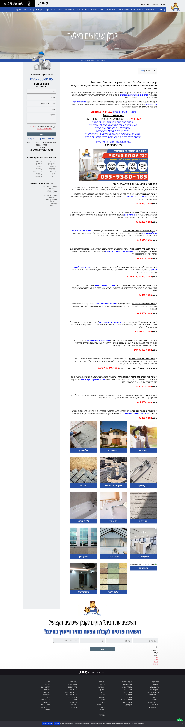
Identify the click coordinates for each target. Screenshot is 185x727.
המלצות (155, 4)
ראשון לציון (51, 164)
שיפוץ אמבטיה (124, 9)
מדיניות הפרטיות (42, 129)
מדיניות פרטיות (45, 707)
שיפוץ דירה (137, 9)
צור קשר (18, 9)
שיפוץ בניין (51, 9)
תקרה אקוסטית (45, 700)
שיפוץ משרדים (154, 687)
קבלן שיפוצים (160, 9)
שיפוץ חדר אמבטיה (153, 692)
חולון (53, 176)
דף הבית (103, 60)
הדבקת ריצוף (127, 689)
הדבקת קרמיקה (127, 687)
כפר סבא (52, 169)
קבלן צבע (74, 707)
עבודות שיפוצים (72, 9)
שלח (41, 134)
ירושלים (38, 161)
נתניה (38, 166)
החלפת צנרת (129, 215)
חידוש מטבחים (72, 687)
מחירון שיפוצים (149, 9)
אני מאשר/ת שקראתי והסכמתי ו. (41, 127)
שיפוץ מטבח (111, 9)
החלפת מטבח (72, 684)
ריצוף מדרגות (127, 702)
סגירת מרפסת (72, 697)
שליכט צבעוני (73, 702)
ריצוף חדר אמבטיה (126, 700)
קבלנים (31, 9)
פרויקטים (41, 9)
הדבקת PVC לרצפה (48, 187)
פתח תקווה (36, 171)
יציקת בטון (128, 705)
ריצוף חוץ (129, 694)
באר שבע (37, 176)
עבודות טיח (155, 700)
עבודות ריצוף (127, 684)
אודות (163, 4)
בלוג (24, 9)
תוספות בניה (73, 700)
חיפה (53, 174)
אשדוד (38, 169)
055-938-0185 (41, 79)
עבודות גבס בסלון (71, 694)
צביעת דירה (85, 9)
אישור (57, 724)
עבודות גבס (73, 689)
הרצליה (52, 171)
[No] (182, 724)
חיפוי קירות (46, 694)
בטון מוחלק (46, 692)
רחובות (38, 174)
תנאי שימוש (145, 4)
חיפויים (60, 9)
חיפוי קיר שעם (50, 199)
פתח (142, 71)
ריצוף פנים (128, 697)
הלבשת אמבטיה (154, 707)
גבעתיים (52, 161)
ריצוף (102, 9)
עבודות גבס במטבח (71, 692)
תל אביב (52, 166)
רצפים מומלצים (127, 682)
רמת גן (38, 164)
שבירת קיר (46, 697)
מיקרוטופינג (46, 689)
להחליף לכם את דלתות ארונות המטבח (120, 251)
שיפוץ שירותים (154, 689)
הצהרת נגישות (45, 705)
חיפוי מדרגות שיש (49, 195)
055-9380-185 (13, 4)
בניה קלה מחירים (153, 702)
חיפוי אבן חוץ (51, 191)
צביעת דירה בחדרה (49, 204)
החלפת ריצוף (127, 692)
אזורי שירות (96, 60)
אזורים (94, 9)
